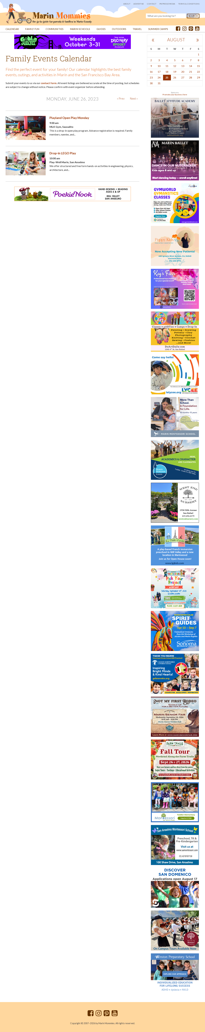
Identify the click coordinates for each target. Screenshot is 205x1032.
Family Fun (32, 29)
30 (151, 83)
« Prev (121, 98)
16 (151, 71)
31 (159, 83)
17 (159, 71)
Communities (54, 29)
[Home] (49, 12)
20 (182, 71)
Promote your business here (175, 94)
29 (198, 77)
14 (190, 65)
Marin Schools (80, 29)
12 (174, 65)
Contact (151, 4)
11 (166, 65)
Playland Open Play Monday (69, 118)
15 (198, 65)
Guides (101, 29)
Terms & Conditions (188, 4)
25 (166, 77)
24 (159, 77)
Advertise (138, 4)
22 (198, 71)
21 (190, 71)
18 (166, 71)
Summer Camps (158, 29)
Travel (137, 29)
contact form (49, 83)
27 (182, 77)
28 (190, 77)
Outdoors (119, 29)
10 (159, 65)
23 (151, 77)
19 (174, 71)
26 (174, 77)
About (126, 4)
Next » (134, 98)
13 (182, 65)
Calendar (12, 29)
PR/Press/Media (167, 4)
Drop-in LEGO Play (62, 153)
